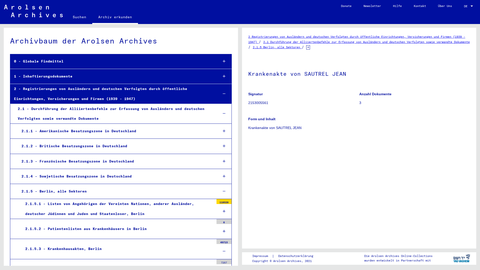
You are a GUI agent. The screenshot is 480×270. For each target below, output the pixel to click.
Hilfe (397, 6)
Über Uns (445, 6)
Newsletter (372, 6)
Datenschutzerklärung (295, 256)
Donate (346, 6)
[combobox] (469, 6)
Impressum (260, 256)
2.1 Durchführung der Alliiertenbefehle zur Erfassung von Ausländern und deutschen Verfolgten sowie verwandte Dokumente (366, 42)
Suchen (79, 17)
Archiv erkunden (115, 17)
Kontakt (420, 6)
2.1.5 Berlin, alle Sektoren (277, 47)
